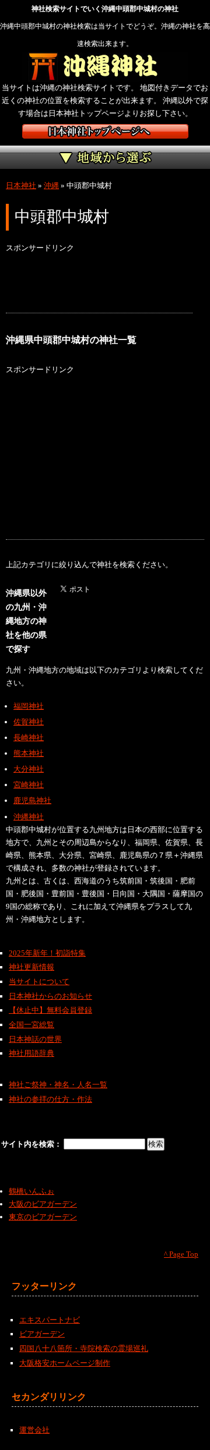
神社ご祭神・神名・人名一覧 (58, 1084)
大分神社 (28, 769)
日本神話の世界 (35, 1039)
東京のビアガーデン (43, 1216)
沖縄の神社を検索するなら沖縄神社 (105, 67)
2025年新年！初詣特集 (47, 953)
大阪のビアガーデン (43, 1204)
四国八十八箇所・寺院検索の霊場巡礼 (83, 1348)
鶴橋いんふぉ (31, 1191)
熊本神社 (28, 753)
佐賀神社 (28, 721)
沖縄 (51, 185)
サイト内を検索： (32, 1144)
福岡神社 (28, 706)
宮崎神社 (28, 784)
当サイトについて (39, 981)
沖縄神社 (28, 816)
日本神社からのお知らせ (50, 996)
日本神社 (21, 185)
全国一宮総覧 (31, 1024)
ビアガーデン (42, 1333)
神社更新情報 (31, 967)
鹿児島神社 (32, 800)
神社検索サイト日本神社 (105, 131)
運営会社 (34, 1430)
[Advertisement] (99, 283)
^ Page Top (181, 1254)
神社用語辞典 (31, 1053)
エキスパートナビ (49, 1319)
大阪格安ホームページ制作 (64, 1363)
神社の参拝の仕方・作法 (50, 1099)
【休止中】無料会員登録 (50, 1010)
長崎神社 (28, 737)
